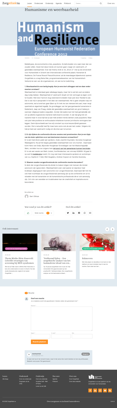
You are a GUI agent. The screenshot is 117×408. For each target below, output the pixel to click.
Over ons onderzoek (25, 379)
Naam (33, 333)
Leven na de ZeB (41, 386)
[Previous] (107, 229)
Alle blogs (5, 379)
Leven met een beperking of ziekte (16, 248)
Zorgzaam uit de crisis (24, 382)
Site (73, 333)
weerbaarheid (36, 354)
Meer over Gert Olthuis (58, 196)
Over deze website (75, 381)
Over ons (111, 3)
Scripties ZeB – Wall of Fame (42, 382)
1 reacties (83, 58)
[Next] (113, 229)
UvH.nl (113, 401)
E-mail (53, 333)
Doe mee (56, 376)
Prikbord (67, 3)
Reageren (86, 354)
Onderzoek (38, 3)
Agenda (59, 3)
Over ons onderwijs (41, 379)
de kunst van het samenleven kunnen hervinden (71, 148)
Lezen (29, 3)
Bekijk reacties (41, 213)
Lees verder (19, 256)
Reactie (33, 305)
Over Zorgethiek (74, 379)
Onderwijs (49, 3)
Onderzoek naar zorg (51, 248)
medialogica (37, 154)
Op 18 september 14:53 (37, 355)
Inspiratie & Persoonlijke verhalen (93, 248)
